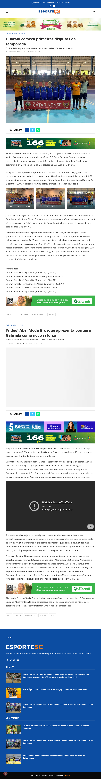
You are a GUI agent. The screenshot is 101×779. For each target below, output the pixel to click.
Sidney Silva (20, 343)
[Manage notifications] (5, 774)
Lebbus (67, 775)
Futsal (8, 34)
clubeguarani (23, 314)
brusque (10, 314)
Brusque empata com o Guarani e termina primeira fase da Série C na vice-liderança (56, 727)
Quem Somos (36, 3)
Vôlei (22, 325)
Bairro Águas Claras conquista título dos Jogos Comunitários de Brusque (55, 689)
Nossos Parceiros (62, 3)
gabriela (18, 615)
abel (9, 615)
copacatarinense (38, 314)
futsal (51, 314)
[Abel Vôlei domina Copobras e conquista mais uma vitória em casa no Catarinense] (13, 759)
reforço (43, 615)
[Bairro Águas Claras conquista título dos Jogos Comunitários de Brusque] (13, 693)
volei (52, 615)
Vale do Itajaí (19, 34)
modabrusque (30, 615)
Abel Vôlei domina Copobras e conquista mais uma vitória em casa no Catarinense (54, 756)
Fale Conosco (48, 3)
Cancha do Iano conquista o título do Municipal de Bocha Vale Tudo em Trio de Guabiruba (58, 705)
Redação (19, 52)
